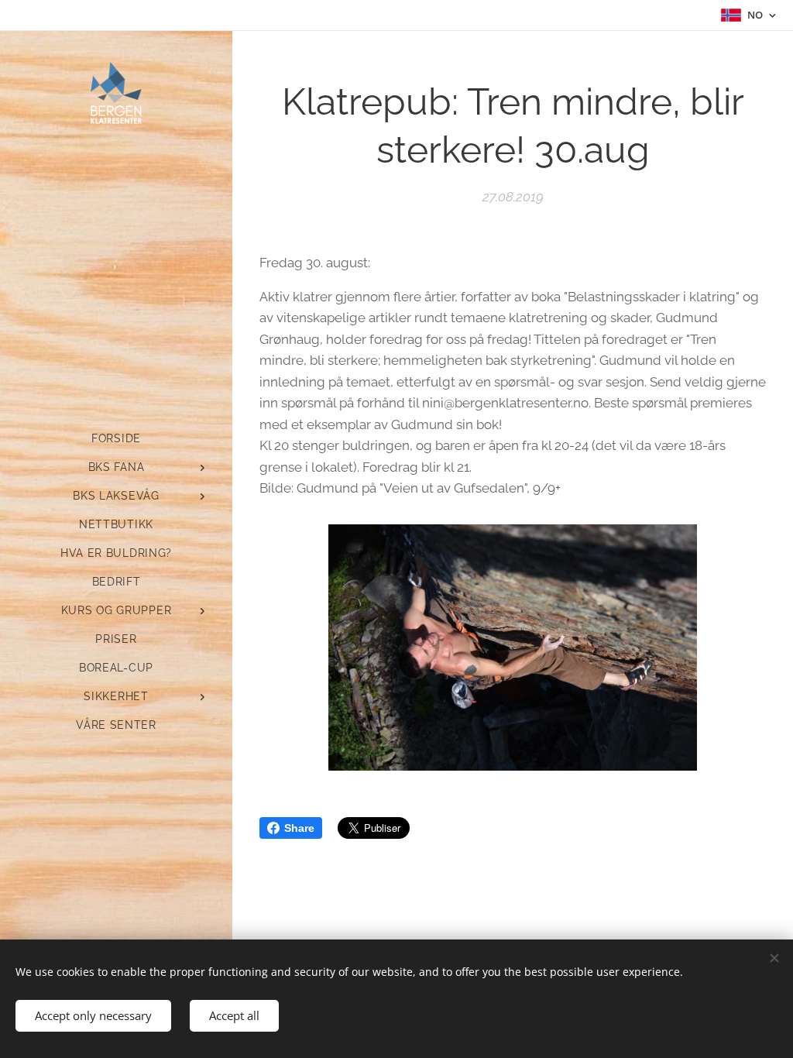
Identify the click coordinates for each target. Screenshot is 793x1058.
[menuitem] (116, 439)
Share (299, 828)
